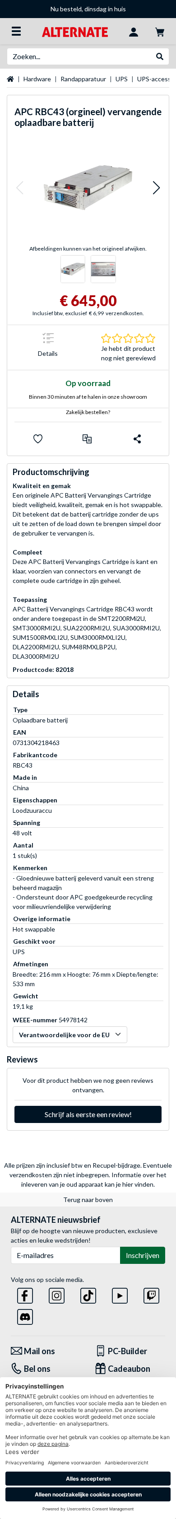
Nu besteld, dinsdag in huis (88, 9)
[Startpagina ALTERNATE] (74, 30)
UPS (122, 79)
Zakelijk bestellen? (88, 412)
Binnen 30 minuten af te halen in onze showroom (88, 396)
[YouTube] (120, 1294)
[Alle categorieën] (16, 31)
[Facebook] (25, 1294)
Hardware (37, 79)
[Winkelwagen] (159, 31)
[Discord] (25, 1315)
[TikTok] (88, 1294)
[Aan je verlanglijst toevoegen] (37, 438)
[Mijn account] (133, 31)
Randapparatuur (83, 79)
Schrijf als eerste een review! (88, 1114)
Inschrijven (142, 1255)
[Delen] (137, 438)
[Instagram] (57, 1294)
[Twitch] (151, 1294)
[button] (19, 188)
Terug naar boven (88, 1199)
